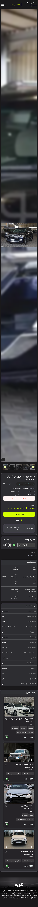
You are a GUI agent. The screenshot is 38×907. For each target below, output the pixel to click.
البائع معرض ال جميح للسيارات (25, 819)
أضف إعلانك (14, 5)
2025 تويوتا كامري (27, 851)
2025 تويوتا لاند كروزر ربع (24, 764)
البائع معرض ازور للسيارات (13, 774)
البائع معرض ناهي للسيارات (12, 861)
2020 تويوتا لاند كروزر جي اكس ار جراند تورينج (20, 719)
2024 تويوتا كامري (27, 806)
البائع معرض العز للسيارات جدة (25, 732)
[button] (5, 467)
